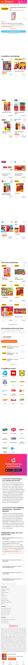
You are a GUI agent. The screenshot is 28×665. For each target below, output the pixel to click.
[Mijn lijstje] (22, 2)
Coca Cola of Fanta (13, 545)
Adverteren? (3, 590)
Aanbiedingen (16, 4)
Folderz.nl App (4, 595)
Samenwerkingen (4, 622)
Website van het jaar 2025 (6, 602)
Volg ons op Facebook (6, 609)
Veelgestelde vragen (5, 589)
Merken (2, 593)
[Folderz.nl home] (9, 1)
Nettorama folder (5, 25)
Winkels (5, 4)
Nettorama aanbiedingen (9, 262)
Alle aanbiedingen (5, 592)
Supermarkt (11, 549)
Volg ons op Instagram (6, 611)
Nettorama (10, 4)
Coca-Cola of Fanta (12, 553)
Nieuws (2, 603)
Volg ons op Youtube (5, 613)
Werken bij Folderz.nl (5, 600)
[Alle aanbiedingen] (24, 262)
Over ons (3, 597)
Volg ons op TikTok (5, 614)
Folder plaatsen (4, 598)
